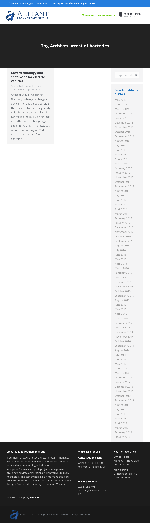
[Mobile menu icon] (145, 15)
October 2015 (123, 291)
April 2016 (121, 263)
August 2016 (122, 245)
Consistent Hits (84, 514)
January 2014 (122, 382)
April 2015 (121, 313)
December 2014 (124, 332)
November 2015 (124, 286)
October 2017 (123, 181)
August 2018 (122, 140)
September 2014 (124, 345)
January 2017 (122, 222)
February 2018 (123, 168)
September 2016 (124, 241)
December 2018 (124, 122)
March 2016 (122, 268)
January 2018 (122, 172)
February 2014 (123, 377)
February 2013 (123, 432)
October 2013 (123, 395)
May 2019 (120, 99)
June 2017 (120, 200)
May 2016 (120, 259)
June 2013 (120, 414)
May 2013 (120, 418)
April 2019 (121, 104)
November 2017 (124, 177)
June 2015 (120, 304)
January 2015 (122, 327)
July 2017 (120, 195)
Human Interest (32, 86)
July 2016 (120, 250)
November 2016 (124, 232)
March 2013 (122, 427)
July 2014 (120, 354)
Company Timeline (29, 497)
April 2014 (121, 368)
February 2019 (123, 113)
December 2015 (124, 282)
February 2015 (123, 323)
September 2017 (124, 186)
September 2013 (124, 400)
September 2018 (124, 136)
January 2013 (122, 436)
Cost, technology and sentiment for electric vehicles (28, 77)
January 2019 (122, 118)
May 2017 (120, 204)
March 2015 (122, 318)
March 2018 (122, 163)
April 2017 (121, 209)
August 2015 (122, 300)
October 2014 (123, 341)
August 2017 (122, 191)
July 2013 (120, 409)
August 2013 (122, 405)
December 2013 (124, 386)
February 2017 (123, 218)
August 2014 (122, 350)
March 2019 (122, 109)
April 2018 (121, 159)
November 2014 (124, 336)
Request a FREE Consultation (100, 15)
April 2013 (121, 423)
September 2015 (124, 295)
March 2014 (122, 373)
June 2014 (120, 359)
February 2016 (123, 272)
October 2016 (123, 236)
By (18, 89)
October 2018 (123, 131)
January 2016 (122, 277)
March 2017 (122, 213)
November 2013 (124, 391)
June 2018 (120, 150)
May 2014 (120, 364)
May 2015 (120, 309)
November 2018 (124, 127)
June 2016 (120, 254)
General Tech (17, 86)
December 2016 (124, 227)
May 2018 (120, 154)
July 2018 (120, 145)
